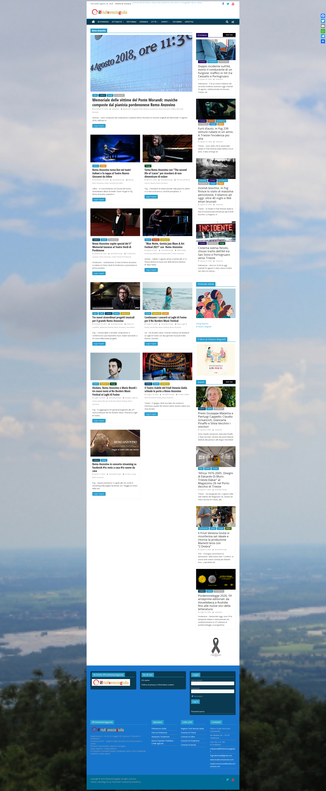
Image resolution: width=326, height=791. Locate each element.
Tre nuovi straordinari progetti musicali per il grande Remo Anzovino (113, 318)
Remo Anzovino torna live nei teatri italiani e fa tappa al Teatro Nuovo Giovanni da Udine (111, 173)
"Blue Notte (181, 250)
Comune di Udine (188, 736)
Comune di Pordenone (190, 741)
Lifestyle (189, 22)
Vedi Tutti (229, 35)
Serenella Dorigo (118, 180)
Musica (145, 109)
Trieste (212, 124)
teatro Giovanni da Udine (114, 183)
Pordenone (119, 95)
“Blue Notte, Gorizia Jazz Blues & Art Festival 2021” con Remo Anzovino (164, 245)
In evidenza (103, 22)
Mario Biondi (102, 401)
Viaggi (148, 166)
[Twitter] (322, 20)
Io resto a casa (130, 474)
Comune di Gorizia (188, 745)
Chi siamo (177, 22)
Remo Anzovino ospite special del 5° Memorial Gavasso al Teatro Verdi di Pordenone (111, 247)
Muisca (130, 180)
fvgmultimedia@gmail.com (221, 755)
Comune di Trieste (188, 732)
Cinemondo (203, 528)
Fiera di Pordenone (159, 732)
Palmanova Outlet (159, 728)
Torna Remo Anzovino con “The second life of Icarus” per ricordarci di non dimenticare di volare (166, 173)
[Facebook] (322, 15)
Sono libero (131, 327)
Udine (103, 166)
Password (195, 688)
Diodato (128, 398)
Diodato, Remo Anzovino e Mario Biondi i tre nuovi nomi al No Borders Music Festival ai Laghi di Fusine (114, 391)
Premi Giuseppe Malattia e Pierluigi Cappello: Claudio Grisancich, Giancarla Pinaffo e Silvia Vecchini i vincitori (215, 420)
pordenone (153, 109)
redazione (116, 109)
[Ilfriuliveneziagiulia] (93, 22)
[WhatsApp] (322, 31)
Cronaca (143, 22)
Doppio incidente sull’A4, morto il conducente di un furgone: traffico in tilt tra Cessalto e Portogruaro (215, 71)
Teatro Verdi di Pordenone (121, 257)
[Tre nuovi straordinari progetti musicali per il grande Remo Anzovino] (115, 283)
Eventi (164, 22)
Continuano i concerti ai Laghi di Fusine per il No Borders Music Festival (166, 318)
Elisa (178, 324)
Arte (95, 95)
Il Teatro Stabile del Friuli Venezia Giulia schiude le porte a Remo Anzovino (166, 389)
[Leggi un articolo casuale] (233, 21)
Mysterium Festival (106, 327)
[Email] (322, 26)
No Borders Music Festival (159, 327)
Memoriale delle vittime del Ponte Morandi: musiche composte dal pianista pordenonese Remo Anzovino (135, 102)
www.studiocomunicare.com (222, 759)
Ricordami (198, 696)
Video (228, 528)
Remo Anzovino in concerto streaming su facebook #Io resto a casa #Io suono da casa (114, 467)
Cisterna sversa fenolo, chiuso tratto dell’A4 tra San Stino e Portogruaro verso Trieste (214, 253)
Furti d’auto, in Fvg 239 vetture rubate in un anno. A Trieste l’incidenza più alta (215, 133)
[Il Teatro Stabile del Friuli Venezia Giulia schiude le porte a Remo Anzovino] (167, 354)
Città (153, 22)
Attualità (117, 22)
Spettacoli (164, 240)
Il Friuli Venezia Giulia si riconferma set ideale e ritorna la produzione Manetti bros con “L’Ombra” (213, 539)
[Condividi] (322, 41)
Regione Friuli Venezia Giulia (192, 728)
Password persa (197, 711)
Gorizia (155, 240)
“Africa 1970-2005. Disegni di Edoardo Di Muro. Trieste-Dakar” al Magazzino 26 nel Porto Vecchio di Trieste (215, 479)
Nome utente (196, 680)
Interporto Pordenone (161, 736)
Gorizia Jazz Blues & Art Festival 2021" (158, 253)
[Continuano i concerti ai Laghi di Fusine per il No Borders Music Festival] (167, 283)
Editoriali (131, 22)
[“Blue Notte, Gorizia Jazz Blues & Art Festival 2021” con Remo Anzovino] (167, 210)
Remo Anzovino (164, 109)
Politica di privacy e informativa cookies (157, 684)
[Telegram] (322, 36)
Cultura (102, 95)
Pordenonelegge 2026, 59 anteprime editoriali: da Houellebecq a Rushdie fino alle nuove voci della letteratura (215, 602)
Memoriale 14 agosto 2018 (132, 109)
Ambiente (202, 180)
